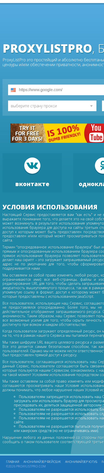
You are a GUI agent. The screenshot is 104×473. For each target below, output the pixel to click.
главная (12, 462)
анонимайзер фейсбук (42, 462)
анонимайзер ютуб (81, 462)
